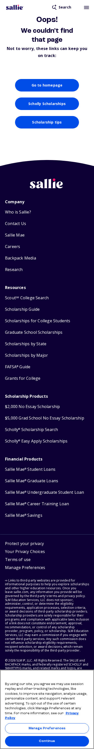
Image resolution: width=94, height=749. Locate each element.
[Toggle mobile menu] (86, 7)
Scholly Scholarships (47, 103)
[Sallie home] (15, 7)
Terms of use (18, 559)
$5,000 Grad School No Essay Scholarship (44, 418)
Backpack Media (20, 258)
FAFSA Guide (17, 367)
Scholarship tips (47, 122)
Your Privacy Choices (25, 551)
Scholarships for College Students (37, 321)
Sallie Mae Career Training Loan (37, 503)
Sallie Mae (15, 235)
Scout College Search (27, 297)
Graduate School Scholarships (34, 332)
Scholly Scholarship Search (31, 429)
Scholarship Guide (22, 309)
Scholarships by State (25, 343)
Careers (12, 246)
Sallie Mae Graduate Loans (31, 481)
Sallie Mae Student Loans (30, 469)
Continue (47, 741)
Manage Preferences (47, 728)
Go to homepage (47, 85)
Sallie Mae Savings (23, 515)
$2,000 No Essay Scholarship (32, 406)
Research (14, 269)
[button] (25, 568)
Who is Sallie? (18, 212)
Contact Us (15, 223)
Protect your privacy (24, 543)
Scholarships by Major (26, 355)
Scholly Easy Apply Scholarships (36, 441)
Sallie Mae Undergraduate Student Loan (44, 492)
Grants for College (23, 378)
